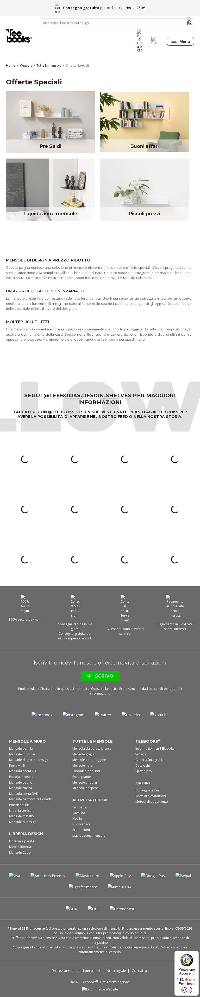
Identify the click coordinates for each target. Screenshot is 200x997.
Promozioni (81, 829)
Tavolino (78, 813)
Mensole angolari (85, 782)
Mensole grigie (83, 754)
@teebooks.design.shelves (87, 395)
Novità (77, 818)
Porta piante (81, 776)
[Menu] (192, 986)
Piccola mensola (21, 776)
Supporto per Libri (86, 771)
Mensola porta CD (22, 771)
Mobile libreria (20, 846)
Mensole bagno (20, 782)
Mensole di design (22, 822)
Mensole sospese (85, 788)
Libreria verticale (21, 810)
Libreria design (26, 833)
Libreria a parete (21, 841)
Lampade (79, 807)
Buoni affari (144, 146)
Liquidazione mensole (50, 214)
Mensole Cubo (20, 852)
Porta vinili (17, 765)
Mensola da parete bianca (91, 748)
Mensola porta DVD (24, 793)
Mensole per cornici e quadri (30, 799)
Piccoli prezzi (144, 214)
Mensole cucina (20, 788)
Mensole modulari (22, 754)
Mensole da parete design (28, 759)
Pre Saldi (50, 146)
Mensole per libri (22, 748)
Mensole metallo (21, 816)
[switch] (187, 990)
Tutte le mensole (92, 741)
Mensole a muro (27, 741)
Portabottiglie (19, 805)
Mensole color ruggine (89, 759)
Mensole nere (82, 765)
